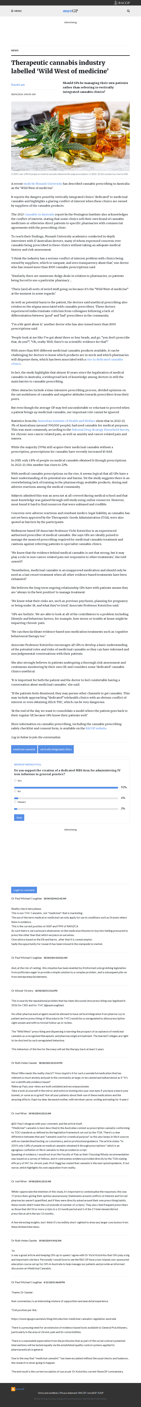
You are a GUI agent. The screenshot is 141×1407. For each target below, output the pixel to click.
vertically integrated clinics (56, 749)
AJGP (100, 1393)
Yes (19, 780)
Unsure (22, 802)
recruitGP (92, 1393)
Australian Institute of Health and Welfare (66, 421)
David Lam (18, 84)
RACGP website (96, 728)
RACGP (82, 1393)
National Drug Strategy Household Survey (100, 429)
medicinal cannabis (24, 749)
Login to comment (24, 890)
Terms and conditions (48, 1393)
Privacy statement (68, 1393)
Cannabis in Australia (39, 214)
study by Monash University (42, 183)
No (19, 791)
